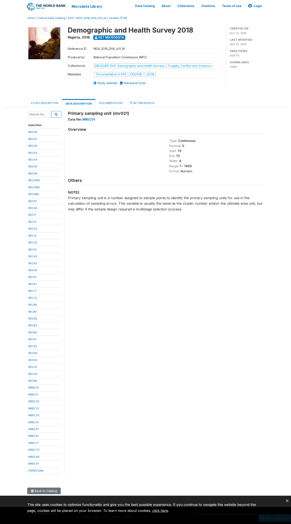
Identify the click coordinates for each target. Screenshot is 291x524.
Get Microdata (111, 37)
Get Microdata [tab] (143, 103)
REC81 (32, 311)
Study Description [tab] (44, 103)
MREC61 (33, 436)
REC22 (32, 228)
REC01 (32, 201)
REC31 (32, 235)
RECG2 (32, 374)
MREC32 (33, 415)
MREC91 (33, 463)
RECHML (33, 194)
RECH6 (32, 173)
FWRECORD (36, 470)
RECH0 (32, 132)
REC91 (32, 339)
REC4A (32, 208)
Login (258, 6)
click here (160, 510)
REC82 (32, 318)
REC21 (32, 221)
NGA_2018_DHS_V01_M (91, 18)
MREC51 (33, 429)
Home (31, 18)
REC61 (32, 284)
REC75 (32, 297)
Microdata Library (87, 6)
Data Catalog (145, 6)
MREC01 (33, 387)
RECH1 (32, 139)
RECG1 (32, 367)
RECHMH (34, 187)
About (166, 6)
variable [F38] (118, 18)
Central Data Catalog (51, 18)
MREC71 (33, 443)
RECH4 (32, 159)
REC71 (32, 290)
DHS (70, 18)
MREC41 (33, 422)
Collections (185, 6)
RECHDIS (34, 180)
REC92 (32, 346)
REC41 (32, 249)
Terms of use (231, 6)
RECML (32, 380)
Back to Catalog (45, 491)
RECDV (32, 360)
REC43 (32, 263)
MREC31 (33, 408)
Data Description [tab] (79, 103)
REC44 (32, 270)
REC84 (32, 332)
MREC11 (33, 394)
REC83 (32, 325)
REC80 (32, 304)
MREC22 (33, 401)
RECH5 (32, 166)
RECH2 (32, 145)
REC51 (32, 277)
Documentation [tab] (110, 103)
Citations (208, 6)
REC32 (32, 242)
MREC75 (33, 449)
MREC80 (33, 456)
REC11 (32, 214)
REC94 (32, 353)
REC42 (32, 256)
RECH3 (32, 152)
